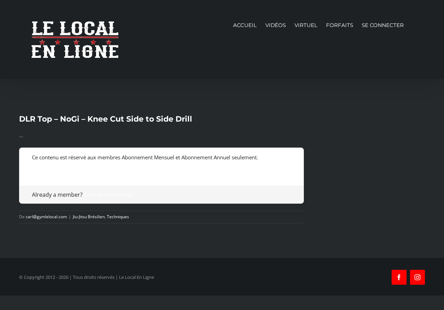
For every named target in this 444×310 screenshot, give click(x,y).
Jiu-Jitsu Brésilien (89, 217)
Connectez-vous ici (108, 194)
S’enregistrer (47, 168)
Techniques (118, 217)
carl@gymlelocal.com (46, 217)
